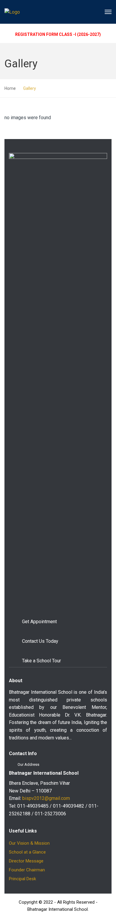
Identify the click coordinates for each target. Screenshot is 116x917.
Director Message (26, 861)
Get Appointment (39, 621)
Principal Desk (22, 878)
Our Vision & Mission (29, 843)
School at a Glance (27, 852)
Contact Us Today (40, 641)
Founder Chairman (27, 870)
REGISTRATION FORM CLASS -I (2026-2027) (58, 34)
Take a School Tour (41, 661)
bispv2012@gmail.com (46, 798)
